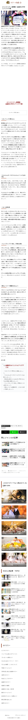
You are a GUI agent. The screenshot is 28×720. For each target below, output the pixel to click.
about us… (7, 715)
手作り (20, 425)
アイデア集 (15, 425)
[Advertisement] (14, 82)
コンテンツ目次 (13, 112)
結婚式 (4, 428)
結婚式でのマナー (6, 425)
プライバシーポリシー (20, 715)
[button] (22, 432)
